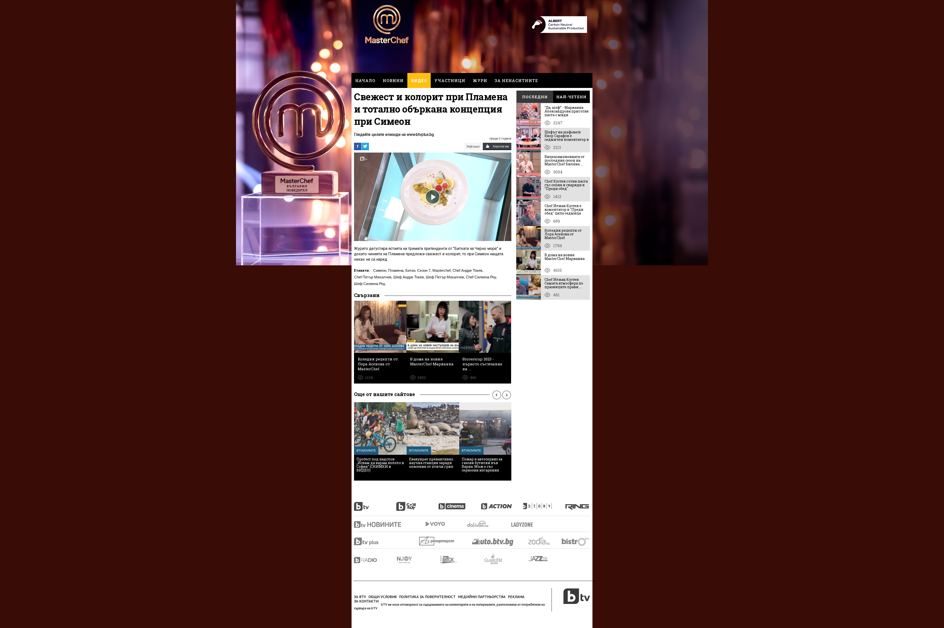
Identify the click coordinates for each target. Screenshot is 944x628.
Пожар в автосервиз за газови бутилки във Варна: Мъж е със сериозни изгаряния (482, 464)
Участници (449, 80)
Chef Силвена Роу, (481, 277)
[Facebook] (357, 146)
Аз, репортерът (437, 540)
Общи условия (383, 597)
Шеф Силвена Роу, (370, 284)
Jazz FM (538, 558)
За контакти (366, 601)
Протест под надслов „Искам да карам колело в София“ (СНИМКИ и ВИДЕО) (380, 464)
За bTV (360, 597)
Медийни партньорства (481, 597)
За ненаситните (516, 80)
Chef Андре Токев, (468, 270)
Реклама (516, 597)
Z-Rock (462, 559)
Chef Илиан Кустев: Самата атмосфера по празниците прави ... (564, 283)
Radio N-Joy (418, 559)
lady (544, 504)
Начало (365, 80)
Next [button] (506, 395)
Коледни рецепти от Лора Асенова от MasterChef (563, 234)
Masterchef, (442, 270)
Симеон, (380, 270)
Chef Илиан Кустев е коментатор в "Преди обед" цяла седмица (564, 209)
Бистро (576, 541)
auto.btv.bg (493, 542)
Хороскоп (543, 541)
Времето (478, 524)
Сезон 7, (424, 270)
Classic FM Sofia (506, 559)
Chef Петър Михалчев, (373, 277)
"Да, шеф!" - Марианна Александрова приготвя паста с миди (567, 111)
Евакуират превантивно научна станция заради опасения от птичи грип (431, 463)
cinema (460, 504)
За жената (523, 525)
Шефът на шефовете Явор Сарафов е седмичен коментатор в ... (567, 137)
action (502, 504)
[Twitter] (365, 146)
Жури (480, 80)
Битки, (410, 270)
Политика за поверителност (427, 597)
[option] (380, 441)
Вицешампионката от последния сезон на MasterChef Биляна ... (565, 160)
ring (577, 504)
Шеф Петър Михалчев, (445, 277)
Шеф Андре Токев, (409, 277)
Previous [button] (497, 395)
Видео (419, 80)
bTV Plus (375, 541)
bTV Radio (375, 560)
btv (375, 504)
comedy (417, 504)
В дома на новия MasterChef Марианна (565, 257)
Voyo (435, 524)
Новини (393, 80)
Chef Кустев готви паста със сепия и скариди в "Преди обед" (566, 185)
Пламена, (396, 270)
